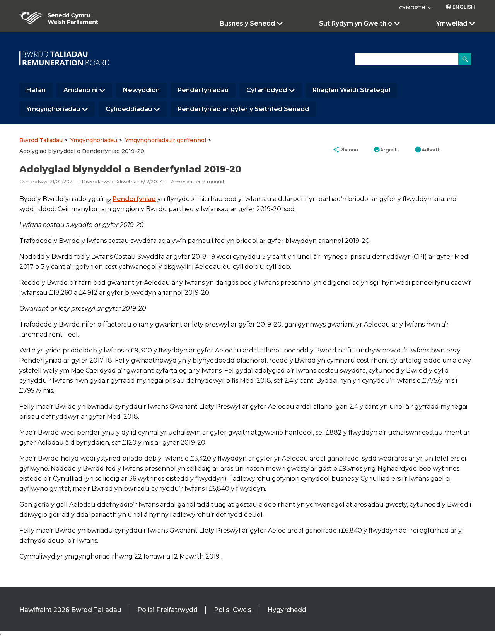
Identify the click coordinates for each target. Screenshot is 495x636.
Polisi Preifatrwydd (167, 610)
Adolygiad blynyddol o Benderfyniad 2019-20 (81, 151)
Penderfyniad (134, 199)
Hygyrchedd (287, 610)
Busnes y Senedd (247, 23)
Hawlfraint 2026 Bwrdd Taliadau (70, 610)
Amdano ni (80, 90)
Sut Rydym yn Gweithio (355, 23)
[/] (64, 58)
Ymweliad (451, 23)
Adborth (428, 149)
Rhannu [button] (345, 149)
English (460, 7)
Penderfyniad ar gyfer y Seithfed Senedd (243, 109)
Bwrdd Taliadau (41, 140)
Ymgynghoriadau (53, 109)
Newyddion (141, 90)
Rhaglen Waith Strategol (351, 90)
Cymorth (415, 7)
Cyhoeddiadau (129, 109)
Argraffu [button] (386, 149)
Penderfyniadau (203, 90)
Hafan (36, 90)
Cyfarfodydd (266, 90)
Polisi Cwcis (232, 610)
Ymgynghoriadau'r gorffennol (165, 140)
